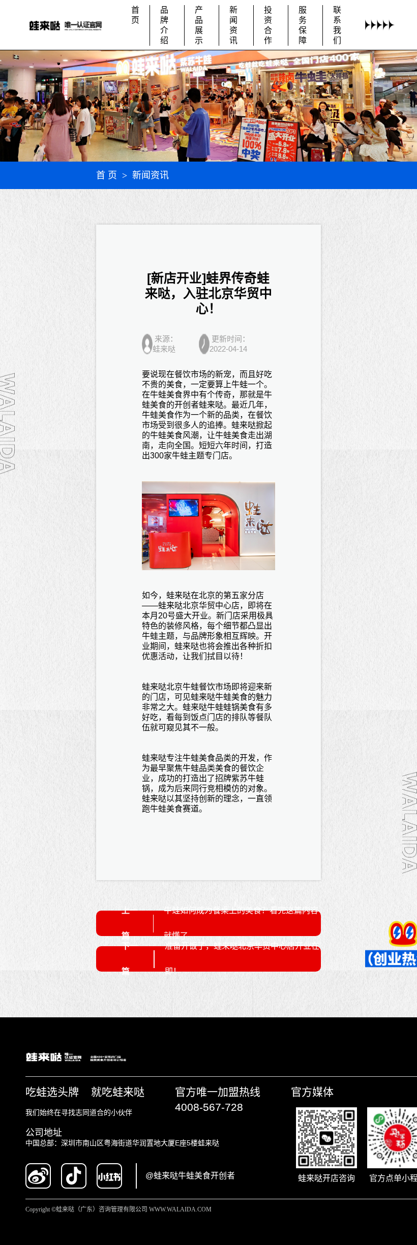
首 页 (106, 175)
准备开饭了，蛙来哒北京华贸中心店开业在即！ (242, 959)
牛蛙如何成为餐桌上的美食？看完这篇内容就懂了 (241, 923)
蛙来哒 (211, 404)
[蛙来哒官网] (71, 25)
